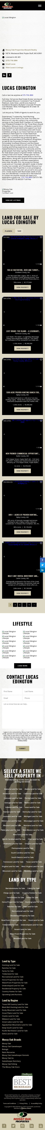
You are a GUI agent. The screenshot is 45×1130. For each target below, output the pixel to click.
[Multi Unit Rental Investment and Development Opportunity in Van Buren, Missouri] (22, 557)
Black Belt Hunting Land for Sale (15, 1007)
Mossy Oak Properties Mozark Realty (21, 50)
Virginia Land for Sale (10, 866)
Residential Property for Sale (22, 916)
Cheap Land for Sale (11, 893)
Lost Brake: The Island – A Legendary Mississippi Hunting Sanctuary (22, 331)
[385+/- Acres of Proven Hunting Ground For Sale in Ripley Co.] (22, 495)
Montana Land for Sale (33, 825)
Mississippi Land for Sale (33, 821)
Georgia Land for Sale (13, 803)
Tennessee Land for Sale (13, 862)
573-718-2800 (27, 95)
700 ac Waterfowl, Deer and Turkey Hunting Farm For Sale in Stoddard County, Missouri (22, 270)
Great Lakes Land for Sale (12, 1022)
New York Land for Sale (22, 834)
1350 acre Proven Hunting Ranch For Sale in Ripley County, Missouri (22, 392)
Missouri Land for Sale (12, 825)
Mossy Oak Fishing (9, 1064)
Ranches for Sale (14, 906)
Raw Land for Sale (30, 906)
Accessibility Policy (36, 1103)
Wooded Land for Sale (22, 938)
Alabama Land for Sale (13, 789)
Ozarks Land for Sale (10, 1016)
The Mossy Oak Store (11, 1067)
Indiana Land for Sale (13, 807)
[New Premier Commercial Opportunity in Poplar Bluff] (22, 434)
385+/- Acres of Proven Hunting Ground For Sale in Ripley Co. (22, 515)
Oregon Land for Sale (33, 844)
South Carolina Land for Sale (22, 853)
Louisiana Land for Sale (12, 816)
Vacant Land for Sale (22, 929)
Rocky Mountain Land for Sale (14, 1010)
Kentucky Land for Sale (32, 812)
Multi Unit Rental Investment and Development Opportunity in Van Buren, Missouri (22, 576)
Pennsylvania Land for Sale (22, 848)
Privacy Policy (22, 740)
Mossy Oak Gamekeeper (12, 1046)
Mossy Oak (6, 1043)
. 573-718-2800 (26, 177)
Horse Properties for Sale (12, 902)
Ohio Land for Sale (35, 839)
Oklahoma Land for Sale (12, 844)
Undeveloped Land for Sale (32, 925)
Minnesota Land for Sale (11, 821)
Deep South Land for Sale (12, 1028)
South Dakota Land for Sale (22, 857)
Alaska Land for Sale (33, 789)
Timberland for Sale (10, 925)
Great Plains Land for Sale (12, 1013)
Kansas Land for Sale (12, 812)
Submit (22, 748)
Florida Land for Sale (33, 798)
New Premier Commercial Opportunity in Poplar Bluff (22, 453)
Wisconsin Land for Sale (12, 871)
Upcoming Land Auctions (12, 994)
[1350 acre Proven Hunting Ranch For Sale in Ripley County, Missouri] (22, 373)
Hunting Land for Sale (34, 902)
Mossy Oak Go (8, 1058)
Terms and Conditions (9, 1103)
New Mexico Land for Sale (33, 830)
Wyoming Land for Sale (33, 871)
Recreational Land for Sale (22, 911)
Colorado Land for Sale (13, 798)
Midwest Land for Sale (11, 1019)
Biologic (5, 1049)
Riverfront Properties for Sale (13, 920)
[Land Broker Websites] (26, 1108)
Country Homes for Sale (32, 893)
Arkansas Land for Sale (12, 793)
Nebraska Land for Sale (10, 830)
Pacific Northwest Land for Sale (15, 1031)
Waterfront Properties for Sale (22, 934)
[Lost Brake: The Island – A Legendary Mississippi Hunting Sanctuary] (22, 312)
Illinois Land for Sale (32, 803)
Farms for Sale (32, 897)
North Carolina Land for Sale (13, 839)
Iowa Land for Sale (32, 807)
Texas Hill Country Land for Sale (15, 1004)
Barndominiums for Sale (15, 888)
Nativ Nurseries (8, 1052)
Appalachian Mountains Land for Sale (17, 1025)
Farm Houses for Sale (15, 897)
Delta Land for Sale (9, 1034)
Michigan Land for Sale (33, 816)
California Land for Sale (33, 793)
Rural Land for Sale (36, 920)
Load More (22, 666)
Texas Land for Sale (34, 862)
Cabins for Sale (33, 888)
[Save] (41, 237)
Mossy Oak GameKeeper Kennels (15, 1055)
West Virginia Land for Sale (32, 866)
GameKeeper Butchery (11, 1061)
